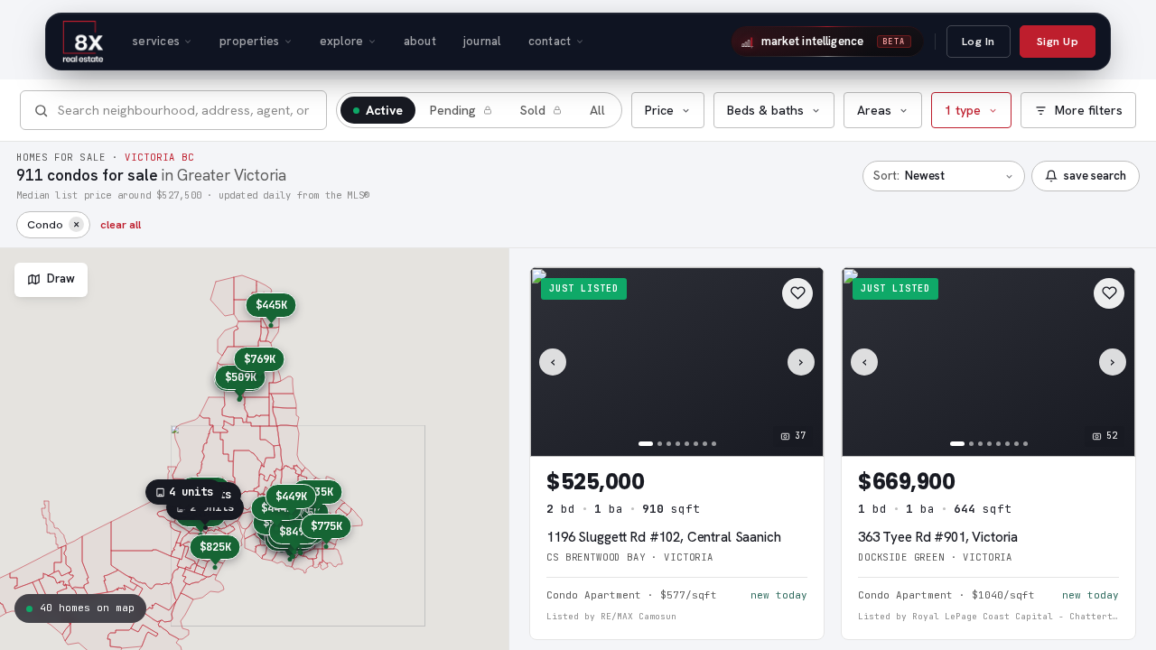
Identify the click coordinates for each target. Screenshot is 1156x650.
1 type (963, 110)
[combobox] (185, 109)
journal (482, 41)
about (420, 41)
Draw (61, 278)
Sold (532, 110)
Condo (53, 223)
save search (1095, 175)
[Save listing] (797, 293)
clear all (120, 224)
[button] (270, 310)
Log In (978, 41)
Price (659, 110)
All (597, 110)
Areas (874, 110)
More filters (1089, 110)
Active (384, 110)
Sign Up (1058, 41)
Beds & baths (765, 110)
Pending (453, 110)
